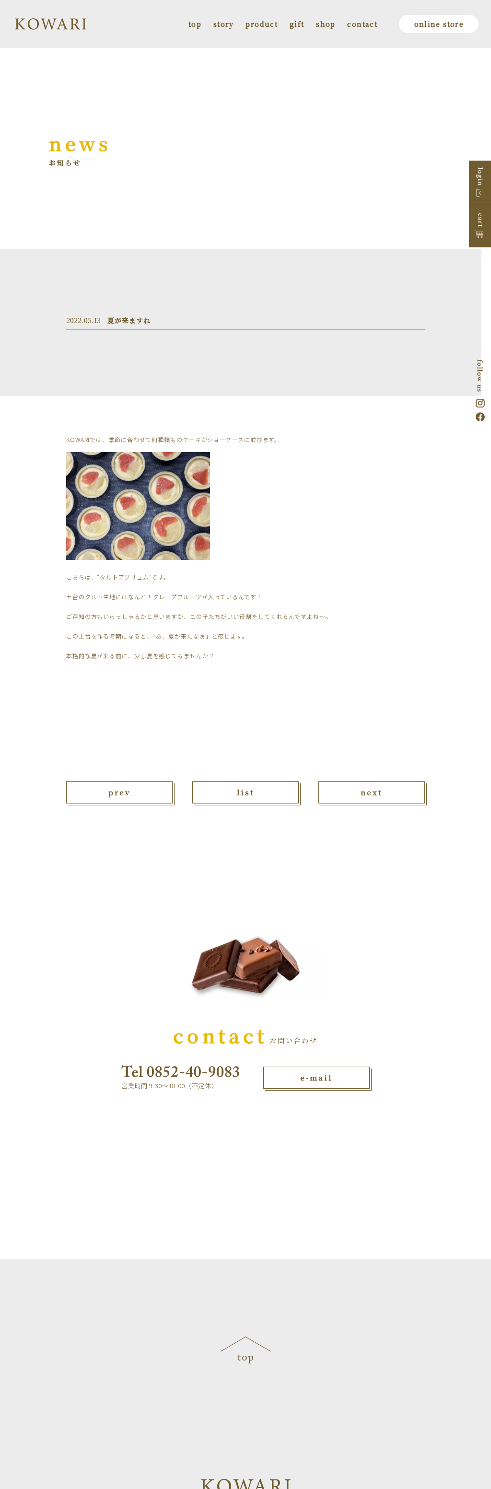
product (262, 24)
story (223, 24)
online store (439, 24)
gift (297, 24)
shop (326, 24)
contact (362, 24)
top (194, 24)
